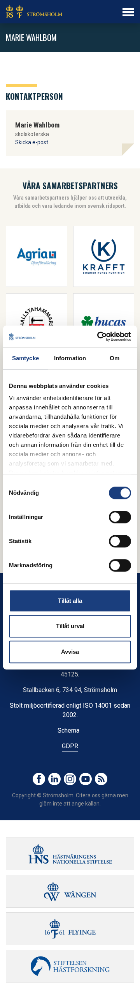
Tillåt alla (70, 600)
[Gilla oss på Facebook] (39, 779)
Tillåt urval (70, 626)
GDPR (70, 746)
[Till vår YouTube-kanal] (85, 779)
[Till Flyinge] (70, 928)
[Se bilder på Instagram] (70, 779)
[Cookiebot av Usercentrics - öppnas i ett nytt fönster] (98, 336)
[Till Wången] (70, 891)
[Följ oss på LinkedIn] (54, 779)
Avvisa (70, 651)
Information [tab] (70, 358)
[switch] (120, 517)
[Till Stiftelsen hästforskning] (70, 854)
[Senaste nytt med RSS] (101, 779)
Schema (70, 730)
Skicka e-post (31, 142)
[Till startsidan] (34, 11)
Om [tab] (114, 358)
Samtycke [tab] (25, 358)
